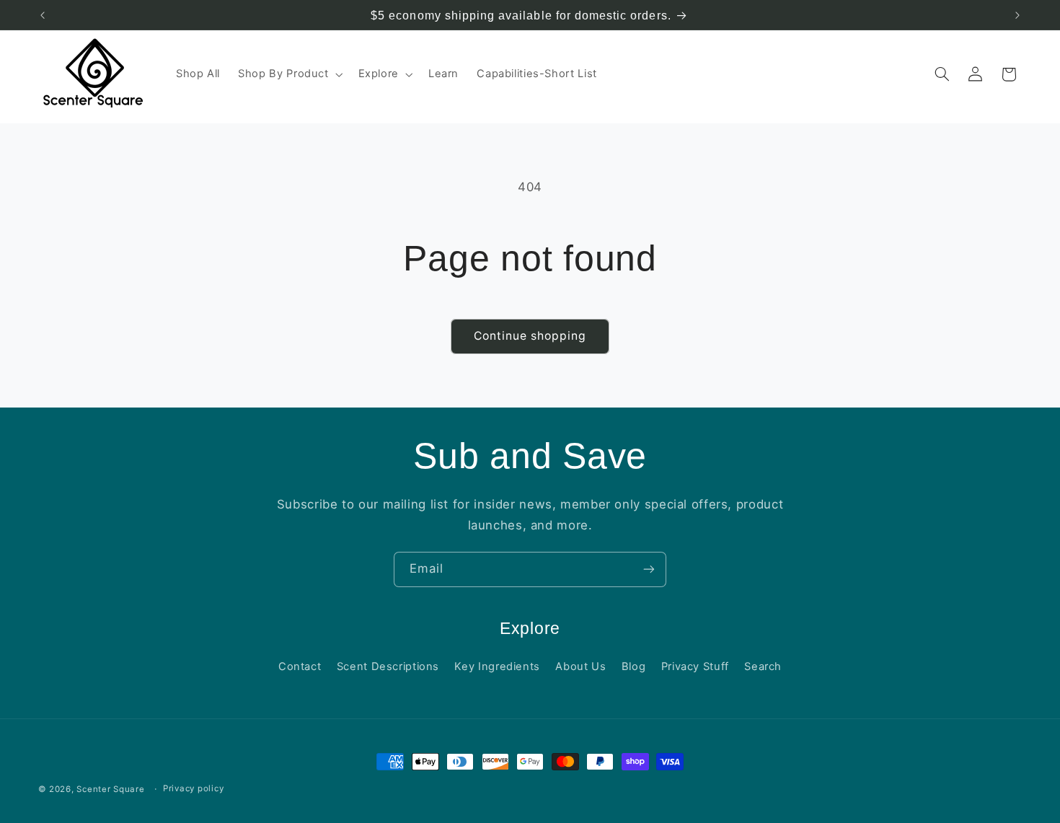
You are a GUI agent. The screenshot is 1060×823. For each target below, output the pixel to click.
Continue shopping (530, 336)
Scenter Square (110, 789)
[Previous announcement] (42, 15)
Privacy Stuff (695, 666)
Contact (299, 666)
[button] (289, 74)
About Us (580, 666)
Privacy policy (193, 789)
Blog (634, 666)
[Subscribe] (649, 569)
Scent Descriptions (388, 666)
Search (763, 666)
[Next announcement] (1017, 15)
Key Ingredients (496, 666)
